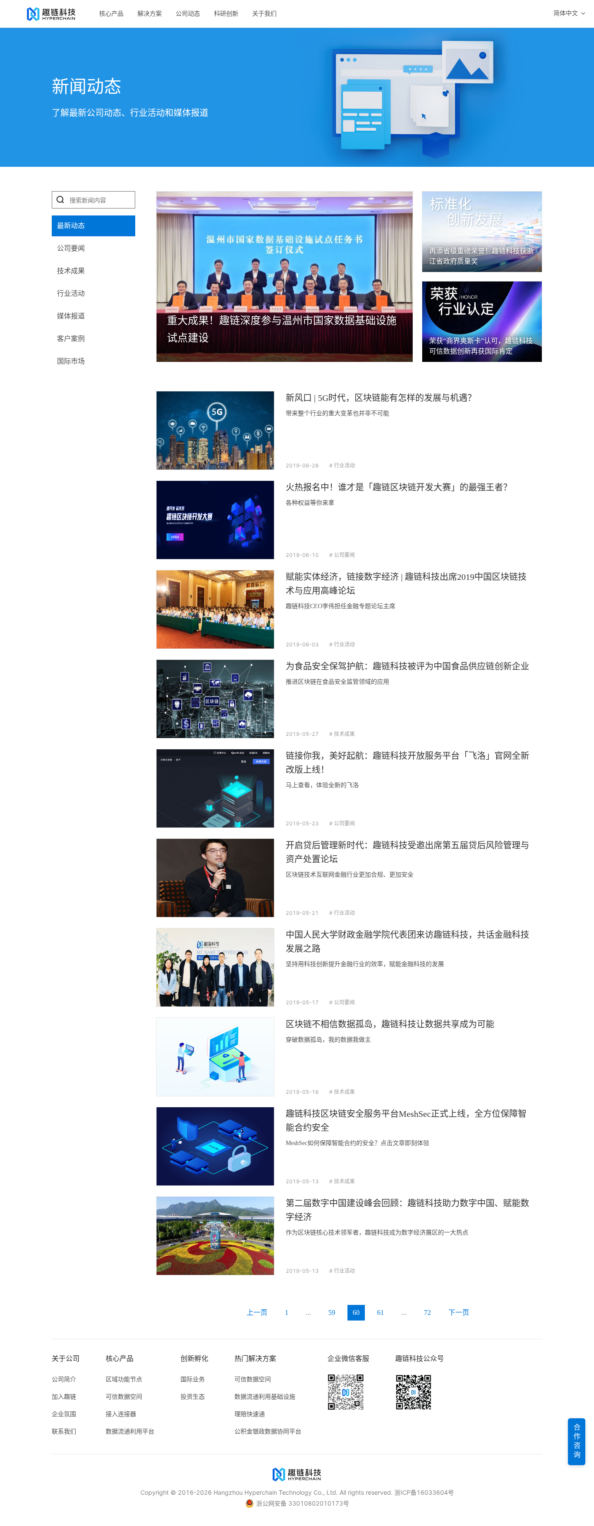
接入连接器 (121, 1413)
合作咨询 (576, 1441)
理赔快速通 (249, 1413)
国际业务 (192, 1379)
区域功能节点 (124, 1379)
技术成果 (71, 271)
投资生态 (192, 1396)
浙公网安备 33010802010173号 (302, 1503)
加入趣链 (64, 1396)
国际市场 (71, 361)
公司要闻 (71, 248)
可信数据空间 (124, 1396)
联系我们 (64, 1431)
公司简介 (64, 1379)
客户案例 (71, 338)
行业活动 (71, 293)
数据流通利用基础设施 (264, 1396)
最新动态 (71, 225)
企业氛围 (64, 1413)
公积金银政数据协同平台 (267, 1431)
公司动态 (188, 13)
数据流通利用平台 (130, 1431)
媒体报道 (71, 316)
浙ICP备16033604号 (424, 1492)
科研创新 (226, 13)
